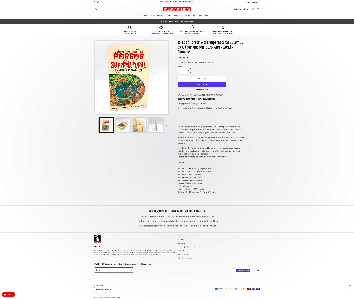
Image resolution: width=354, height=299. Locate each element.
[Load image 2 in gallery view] (123, 125)
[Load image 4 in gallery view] (156, 125)
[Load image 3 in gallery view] (139, 125)
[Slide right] (167, 125)
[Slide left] (96, 125)
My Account (181, 239)
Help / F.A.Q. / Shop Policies (186, 247)
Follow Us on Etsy (183, 254)
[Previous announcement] (144, 2)
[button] (96, 9)
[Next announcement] (210, 2)
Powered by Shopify (115, 297)
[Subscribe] (131, 270)
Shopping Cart (182, 243)
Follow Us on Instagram (185, 258)
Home (179, 236)
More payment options (202, 90)
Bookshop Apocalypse (104, 297)
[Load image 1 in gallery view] (106, 125)
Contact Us (181, 250)
